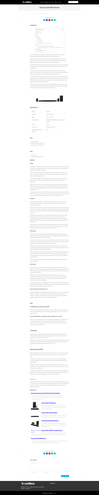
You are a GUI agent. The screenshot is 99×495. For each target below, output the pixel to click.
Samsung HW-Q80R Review (38, 438)
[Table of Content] (62, 29)
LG (58, 2)
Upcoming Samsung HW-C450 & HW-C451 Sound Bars (45, 393)
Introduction (38, 31)
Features (38, 36)
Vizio (60, 2)
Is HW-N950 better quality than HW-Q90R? (46, 46)
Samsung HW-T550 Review (48, 403)
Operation (40, 39)
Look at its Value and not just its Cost (44, 43)
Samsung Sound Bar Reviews (40, 13)
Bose (50, 2)
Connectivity (40, 42)
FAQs (37, 44)
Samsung (42, 2)
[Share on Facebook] (47, 20)
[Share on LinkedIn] (52, 20)
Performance (40, 40)
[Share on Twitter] (44, 20)
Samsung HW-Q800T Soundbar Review (51, 430)
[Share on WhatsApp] (55, 20)
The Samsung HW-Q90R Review (50, 420)
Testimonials (38, 48)
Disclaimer (54, 493)
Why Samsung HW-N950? (41, 50)
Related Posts (40, 51)
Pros (37, 33)
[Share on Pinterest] (49, 20)
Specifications (39, 32)
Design (39, 38)
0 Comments (48, 13)
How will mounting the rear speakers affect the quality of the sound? (50, 47)
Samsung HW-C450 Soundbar (49, 412)
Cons (37, 35)
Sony (52, 2)
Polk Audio (46, 2)
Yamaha (55, 2)
